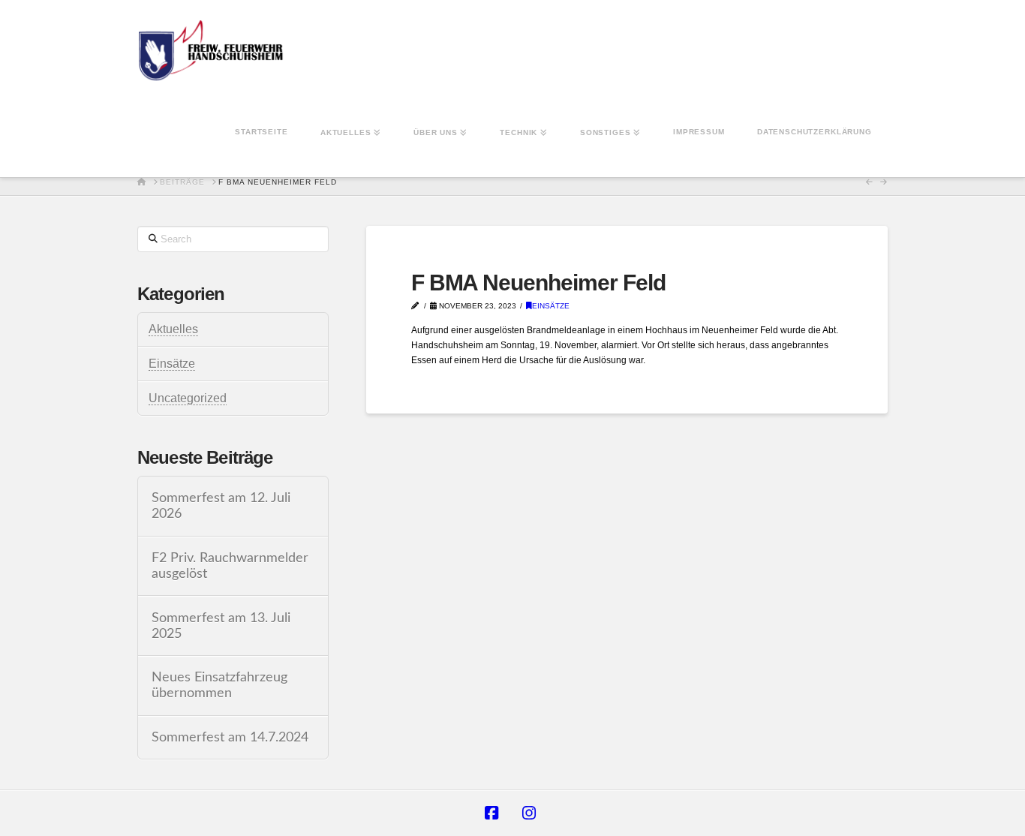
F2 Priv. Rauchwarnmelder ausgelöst (230, 566)
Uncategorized (188, 398)
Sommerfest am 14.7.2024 (230, 737)
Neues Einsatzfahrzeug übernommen (219, 685)
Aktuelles (173, 329)
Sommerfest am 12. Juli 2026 (221, 506)
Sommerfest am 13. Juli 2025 (221, 626)
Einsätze (551, 306)
